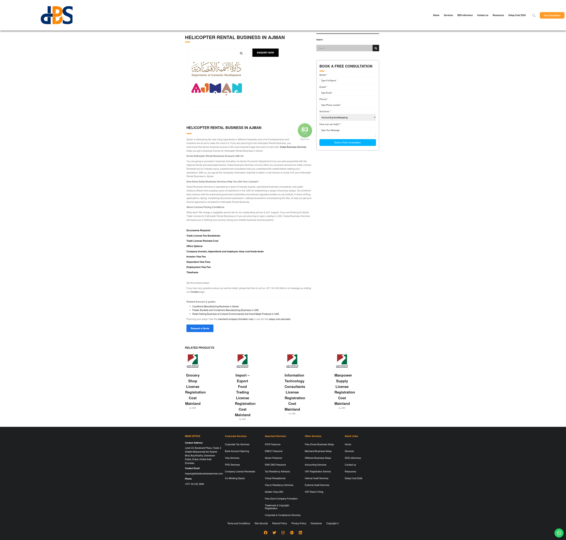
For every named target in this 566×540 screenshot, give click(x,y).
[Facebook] (266, 533)
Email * (323, 87)
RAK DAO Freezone (275, 464)
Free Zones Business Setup (319, 444)
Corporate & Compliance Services (283, 515)
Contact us (482, 15)
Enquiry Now (265, 52)
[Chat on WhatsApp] (559, 533)
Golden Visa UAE (274, 491)
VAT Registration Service (318, 471)
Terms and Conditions (238, 523)
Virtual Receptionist (275, 478)
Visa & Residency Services (279, 485)
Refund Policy (279, 523)
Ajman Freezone (273, 458)
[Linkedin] (300, 533)
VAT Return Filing (314, 491)
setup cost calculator (280, 319)
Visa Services (232, 458)
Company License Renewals (240, 471)
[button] (552, 15)
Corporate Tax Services (237, 444)
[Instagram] (283, 533)
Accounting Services (315, 464)
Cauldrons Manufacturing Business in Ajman (215, 306)
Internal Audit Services (316, 478)
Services (448, 15)
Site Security (261, 523)
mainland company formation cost (235, 319)
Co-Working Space (235, 478)
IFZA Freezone (272, 444)
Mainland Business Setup (318, 451)
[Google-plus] (292, 533)
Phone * (323, 99)
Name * (323, 74)
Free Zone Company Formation (281, 498)
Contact (194, 291)
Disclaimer (316, 523)
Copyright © (332, 523)
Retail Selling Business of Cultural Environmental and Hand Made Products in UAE (235, 314)
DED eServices (465, 15)
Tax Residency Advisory (277, 471)
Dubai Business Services (293, 147)
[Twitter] (274, 533)
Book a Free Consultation (347, 142)
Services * (325, 111)
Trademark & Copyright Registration (277, 507)
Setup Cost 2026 (517, 15)
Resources (498, 15)
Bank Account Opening (237, 451)
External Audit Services (317, 485)
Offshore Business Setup (318, 458)
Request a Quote (200, 328)
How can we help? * (330, 124)
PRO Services (232, 464)
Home (436, 15)
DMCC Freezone (274, 451)
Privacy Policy (298, 523)
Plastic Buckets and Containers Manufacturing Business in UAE (225, 310)
